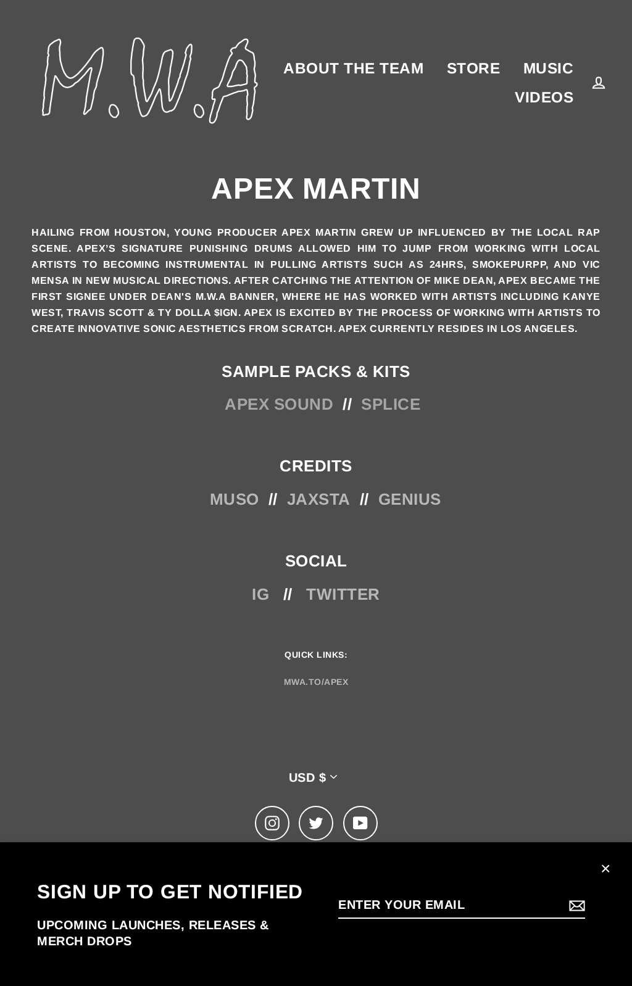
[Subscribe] (575, 905)
